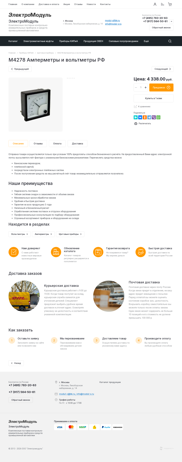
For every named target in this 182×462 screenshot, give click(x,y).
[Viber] (154, 117)
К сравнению (144, 106)
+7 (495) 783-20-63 (154, 17)
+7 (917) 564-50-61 (155, 21)
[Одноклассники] (145, 117)
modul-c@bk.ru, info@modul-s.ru (76, 394)
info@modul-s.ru (113, 24)
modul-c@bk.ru (112, 20)
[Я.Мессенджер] (136, 117)
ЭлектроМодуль (23, 21)
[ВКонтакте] (140, 117)
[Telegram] (149, 117)
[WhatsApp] (158, 117)
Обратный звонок (161, 27)
